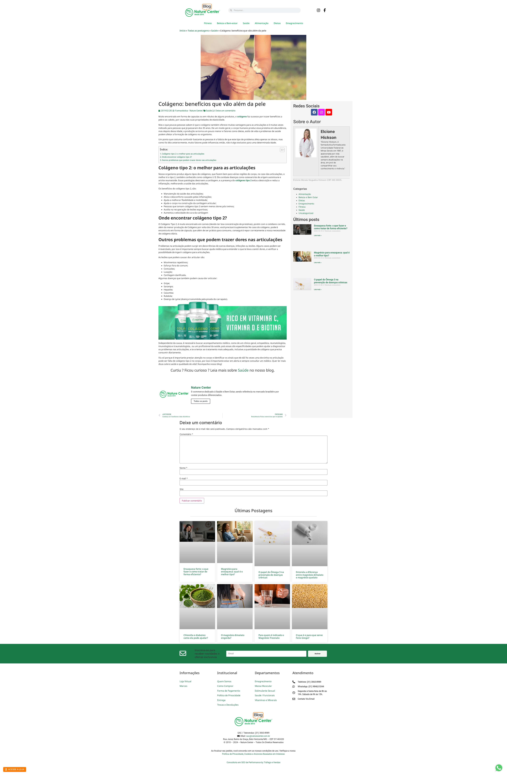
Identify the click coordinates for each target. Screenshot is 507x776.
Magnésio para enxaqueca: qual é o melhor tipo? (232, 571)
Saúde (246, 23)
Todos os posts (201, 401)
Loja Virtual (185, 681)
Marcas (183, 685)
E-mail (184, 478)
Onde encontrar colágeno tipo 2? (177, 157)
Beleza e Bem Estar (308, 197)
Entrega (221, 700)
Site (181, 489)
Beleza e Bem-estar (227, 23)
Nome (183, 468)
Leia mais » (318, 235)
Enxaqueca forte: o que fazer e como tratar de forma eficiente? (330, 227)
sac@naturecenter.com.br (258, 736)
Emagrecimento (294, 23)
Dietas (277, 23)
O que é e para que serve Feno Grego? (309, 636)
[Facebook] (314, 112)
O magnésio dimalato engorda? (232, 636)
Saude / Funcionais (265, 695)
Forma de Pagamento (228, 690)
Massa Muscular (263, 685)
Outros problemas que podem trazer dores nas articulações (189, 160)
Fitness (208, 23)
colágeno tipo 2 (243, 180)
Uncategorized (306, 213)
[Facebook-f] (325, 10)
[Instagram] (318, 10)
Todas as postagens (198, 30)
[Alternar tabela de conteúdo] (281, 150)
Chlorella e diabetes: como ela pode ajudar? (196, 636)
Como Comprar (225, 685)
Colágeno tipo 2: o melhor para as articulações (183, 153)
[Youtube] (328, 112)
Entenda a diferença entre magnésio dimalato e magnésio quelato (309, 575)
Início (183, 30)
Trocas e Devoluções (227, 704)
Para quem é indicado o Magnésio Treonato (271, 636)
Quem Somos (224, 681)
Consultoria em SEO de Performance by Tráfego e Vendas (253, 762)
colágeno (242, 116)
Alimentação (261, 23)
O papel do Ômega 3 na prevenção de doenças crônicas (330, 281)
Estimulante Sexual (265, 690)
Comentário (186, 434)
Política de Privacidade (228, 695)
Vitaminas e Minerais (266, 700)
